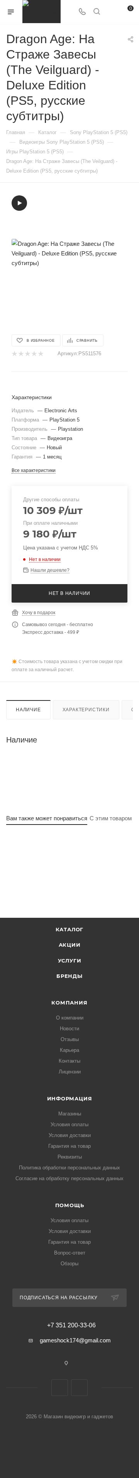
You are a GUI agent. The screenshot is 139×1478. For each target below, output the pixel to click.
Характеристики (86, 709)
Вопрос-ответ (69, 1253)
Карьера (69, 1050)
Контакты (69, 1061)
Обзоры (69, 1263)
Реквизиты (70, 1157)
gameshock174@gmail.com (75, 1340)
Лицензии (70, 1072)
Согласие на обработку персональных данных (69, 1178)
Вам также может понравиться (46, 818)
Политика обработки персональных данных (69, 1168)
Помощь (69, 1205)
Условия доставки (70, 1135)
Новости (69, 1028)
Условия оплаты (69, 1124)
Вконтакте (59, 1387)
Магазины (69, 1114)
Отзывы (70, 1039)
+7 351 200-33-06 (71, 1325)
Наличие (28, 709)
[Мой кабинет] (111, 12)
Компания (69, 1002)
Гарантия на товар (69, 1146)
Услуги (69, 960)
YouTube (79, 1387)
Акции (70, 945)
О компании (69, 1018)
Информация (69, 1098)
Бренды (69, 976)
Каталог (70, 929)
